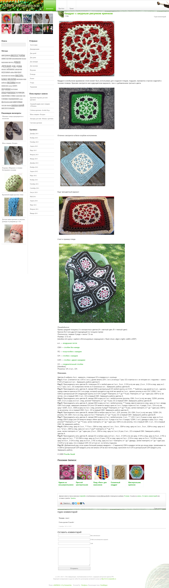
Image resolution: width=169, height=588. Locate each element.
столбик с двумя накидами (74, 360)
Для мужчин (34, 66)
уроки (21, 99)
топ (24, 95)
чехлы (3, 105)
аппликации (16, 58)
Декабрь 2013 (34, 133)
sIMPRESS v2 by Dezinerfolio (62, 585)
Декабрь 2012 (34, 163)
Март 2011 (33, 205)
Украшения (33, 87)
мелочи (12, 78)
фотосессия (6, 101)
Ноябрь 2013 (34, 138)
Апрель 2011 (34, 201)
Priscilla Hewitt (69, 454)
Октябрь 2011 (34, 184)
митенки (19, 79)
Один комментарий (160, 17)
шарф (21, 105)
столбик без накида (72, 347)
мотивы (11, 82)
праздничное (8, 92)
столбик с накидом (70, 356)
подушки (14, 89)
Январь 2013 (34, 159)
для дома (17, 65)
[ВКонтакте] (73, 503)
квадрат (17, 72)
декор (17, 62)
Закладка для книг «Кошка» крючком (41, 119)
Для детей (33, 53)
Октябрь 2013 (34, 142)
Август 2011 (34, 192)
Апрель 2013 (34, 146)
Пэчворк (32, 74)
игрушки (5, 71)
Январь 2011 (34, 213)
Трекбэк (73, 498)
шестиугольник (8, 108)
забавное (10, 69)
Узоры (32, 83)
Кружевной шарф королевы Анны (12, 195)
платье (10, 86)
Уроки (71, 8)
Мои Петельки (21, 6)
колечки (4, 75)
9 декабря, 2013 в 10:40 (65, 526)
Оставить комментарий (149, 496)
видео (11, 62)
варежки (4, 62)
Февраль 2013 (34, 154)
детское (6, 66)
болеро (24, 58)
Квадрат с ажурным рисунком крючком (88, 13)
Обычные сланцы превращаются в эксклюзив (12, 117)
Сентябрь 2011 (34, 188)
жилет (3, 69)
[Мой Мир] (81, 503)
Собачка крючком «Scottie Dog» (40, 110)
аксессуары (17, 55)
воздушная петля (70, 343)
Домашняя (49, 9)
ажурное (5, 55)
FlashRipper (104, 585)
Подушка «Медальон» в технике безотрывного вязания (12, 169)
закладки (18, 69)
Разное (32, 78)
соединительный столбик (73, 364)
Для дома (33, 57)
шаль (9, 105)
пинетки (4, 85)
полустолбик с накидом (72, 352)
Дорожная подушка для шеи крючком (39, 99)
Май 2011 (33, 196)
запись (139, 496)
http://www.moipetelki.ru (108, 579)
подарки (6, 88)
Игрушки (33, 70)
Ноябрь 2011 (34, 180)
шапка (14, 105)
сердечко (5, 95)
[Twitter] (76, 503)
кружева (11, 75)
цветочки (17, 101)
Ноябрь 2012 (34, 167)
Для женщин (34, 62)
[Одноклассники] (78, 503)
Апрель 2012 (34, 171)
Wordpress (84, 585)
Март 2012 (33, 175)
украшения (13, 98)
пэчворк (20, 92)
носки (18, 82)
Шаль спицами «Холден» (10, 143)
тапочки (19, 95)
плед (15, 85)
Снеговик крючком (36, 123)
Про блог (61, 8)
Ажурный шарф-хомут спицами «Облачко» (40, 105)
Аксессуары (33, 45)
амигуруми (6, 58)
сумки (12, 95)
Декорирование (34, 49)
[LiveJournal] (83, 503)
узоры (4, 98)
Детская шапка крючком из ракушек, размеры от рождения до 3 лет (13, 220)
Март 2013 (33, 150)
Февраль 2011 (34, 209)
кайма (12, 72)
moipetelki (82, 496)
